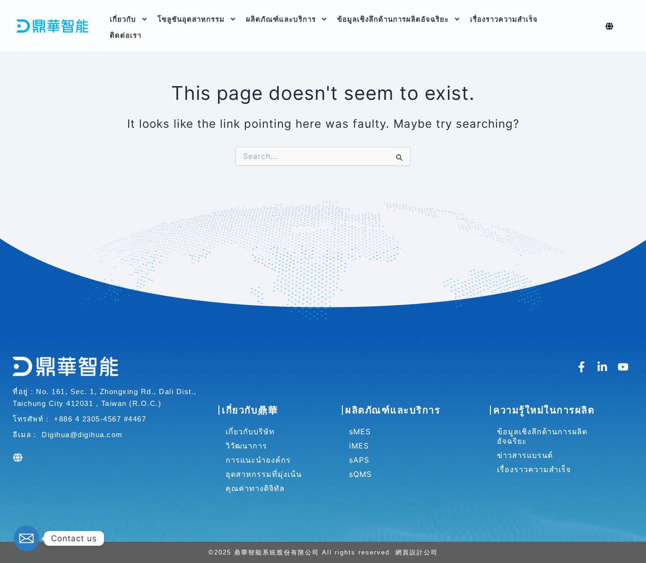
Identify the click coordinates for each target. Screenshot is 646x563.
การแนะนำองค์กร (258, 460)
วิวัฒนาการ (246, 445)
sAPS (359, 460)
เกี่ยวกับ (123, 19)
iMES (359, 445)
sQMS (360, 474)
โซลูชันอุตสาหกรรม (191, 19)
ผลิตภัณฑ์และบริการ (281, 19)
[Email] (26, 538)
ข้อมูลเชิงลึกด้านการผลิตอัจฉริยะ (393, 19)
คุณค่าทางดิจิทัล (255, 488)
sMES (360, 431)
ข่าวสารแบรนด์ (525, 455)
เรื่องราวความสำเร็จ (504, 19)
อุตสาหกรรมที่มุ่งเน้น (264, 474)
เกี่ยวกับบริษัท (250, 431)
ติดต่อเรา (125, 35)
